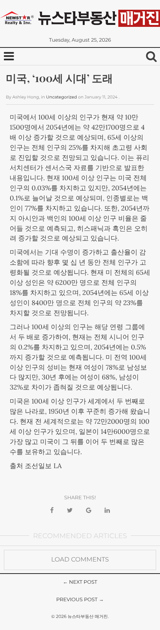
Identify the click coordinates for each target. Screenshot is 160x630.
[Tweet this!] (70, 511)
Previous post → (80, 600)
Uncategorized (61, 97)
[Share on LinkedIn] (107, 511)
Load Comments (80, 559)
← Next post (80, 582)
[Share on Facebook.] (51, 511)
